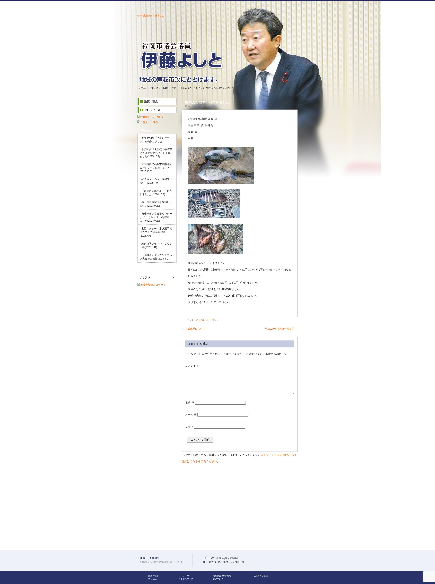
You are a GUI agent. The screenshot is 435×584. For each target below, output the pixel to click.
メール (191, 414)
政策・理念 (153, 575)
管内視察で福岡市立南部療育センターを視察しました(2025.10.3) (156, 168)
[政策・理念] (157, 103)
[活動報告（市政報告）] (151, 116)
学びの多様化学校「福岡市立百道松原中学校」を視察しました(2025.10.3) (156, 153)
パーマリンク (212, 320)
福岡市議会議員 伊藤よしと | (151, 15)
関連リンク (218, 579)
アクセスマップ (186, 579)
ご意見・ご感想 (260, 575)
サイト (189, 426)
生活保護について (193, 328)
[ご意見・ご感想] (147, 122)
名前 (189, 402)
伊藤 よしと (216, 106)
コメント (192, 365)
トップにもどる (430, 421)
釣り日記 (200, 320)
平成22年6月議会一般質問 (281, 328)
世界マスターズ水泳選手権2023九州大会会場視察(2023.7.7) (156, 232)
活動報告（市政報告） (223, 575)
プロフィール (185, 575)
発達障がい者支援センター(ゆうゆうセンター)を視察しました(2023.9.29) (156, 217)
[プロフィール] (157, 111)
